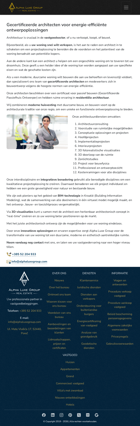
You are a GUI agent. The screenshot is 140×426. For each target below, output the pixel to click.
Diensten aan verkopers (89, 297)
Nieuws (59, 280)
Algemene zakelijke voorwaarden (120, 327)
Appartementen (70, 369)
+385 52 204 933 (24, 254)
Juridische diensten (89, 287)
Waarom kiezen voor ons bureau (59, 304)
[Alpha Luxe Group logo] (25, 7)
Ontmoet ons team (59, 294)
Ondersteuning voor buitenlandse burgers (89, 310)
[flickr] (88, 414)
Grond (70, 376)
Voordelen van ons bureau (59, 315)
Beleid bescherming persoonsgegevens (119, 316)
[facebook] (44, 414)
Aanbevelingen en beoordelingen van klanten (59, 328)
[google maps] (97, 414)
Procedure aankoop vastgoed (120, 305)
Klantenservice (89, 280)
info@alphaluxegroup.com (29, 262)
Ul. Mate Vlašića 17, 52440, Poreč (24, 331)
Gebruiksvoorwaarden (119, 344)
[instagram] (61, 414)
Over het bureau (59, 287)
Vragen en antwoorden (119, 282)
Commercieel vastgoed (70, 383)
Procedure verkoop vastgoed (119, 294)
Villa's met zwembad (70, 390)
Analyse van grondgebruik (89, 335)
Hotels (70, 404)
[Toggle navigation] (126, 7)
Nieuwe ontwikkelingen (70, 397)
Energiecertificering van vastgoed (89, 323)
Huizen (70, 362)
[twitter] (79, 414)
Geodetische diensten (89, 346)
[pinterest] (70, 414)
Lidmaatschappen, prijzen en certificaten (59, 344)
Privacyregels (119, 336)
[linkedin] (53, 414)
